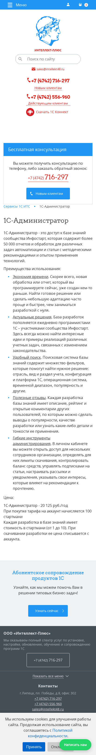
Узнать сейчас (46, 611)
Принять (34, 746)
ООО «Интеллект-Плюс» (27, 633)
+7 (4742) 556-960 (48, 704)
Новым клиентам (48, 88)
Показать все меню (48, 676)
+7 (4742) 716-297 (48, 698)
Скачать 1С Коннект (52, 112)
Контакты (48, 686)
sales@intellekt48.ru (48, 709)
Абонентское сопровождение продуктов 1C (48, 575)
